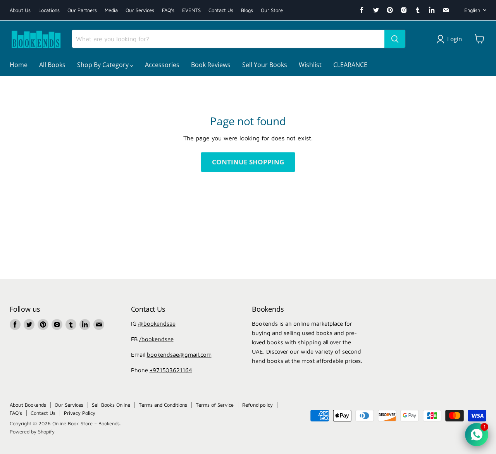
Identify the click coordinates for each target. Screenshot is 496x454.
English (472, 10)
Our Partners (82, 10)
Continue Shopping (248, 161)
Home (19, 64)
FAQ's (168, 10)
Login (454, 39)
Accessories (162, 64)
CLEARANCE (350, 64)
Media (111, 10)
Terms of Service (215, 405)
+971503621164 (171, 370)
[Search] (394, 39)
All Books (52, 64)
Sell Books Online (111, 405)
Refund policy (257, 405)
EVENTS (191, 10)
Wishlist (310, 64)
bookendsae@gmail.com (179, 354)
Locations (49, 10)
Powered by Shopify (32, 431)
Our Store (272, 10)
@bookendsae (157, 323)
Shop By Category (103, 64)
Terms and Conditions (163, 405)
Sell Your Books (264, 64)
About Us (20, 10)
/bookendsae (156, 339)
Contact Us (220, 10)
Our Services (140, 10)
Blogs (247, 10)
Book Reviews (211, 64)
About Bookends (28, 405)
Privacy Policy (79, 413)
